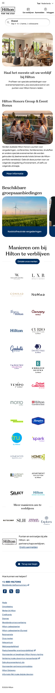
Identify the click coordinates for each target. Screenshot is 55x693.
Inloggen (50, 12)
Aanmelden (39, 12)
